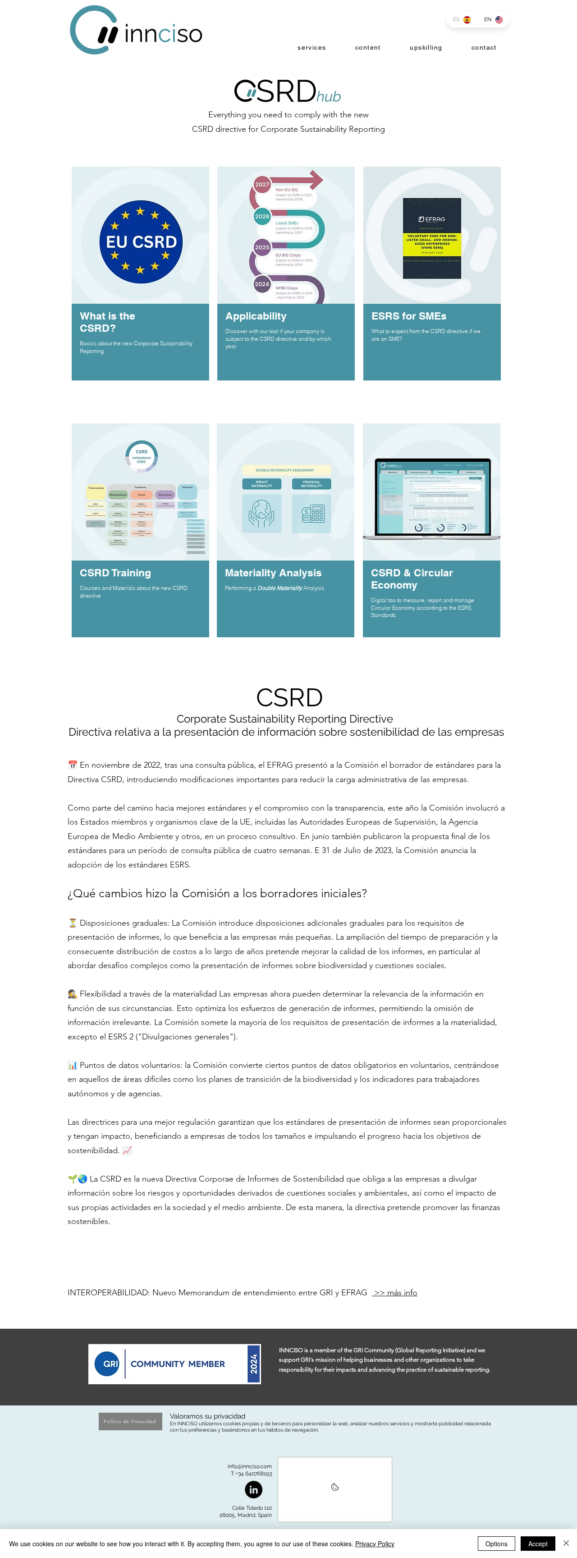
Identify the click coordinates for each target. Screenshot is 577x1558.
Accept (538, 1543)
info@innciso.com (250, 1466)
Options (496, 1543)
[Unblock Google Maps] (335, 1489)
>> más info (394, 1293)
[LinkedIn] (253, 1489)
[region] (140, 286)
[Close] (566, 1543)
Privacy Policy (374, 1543)
